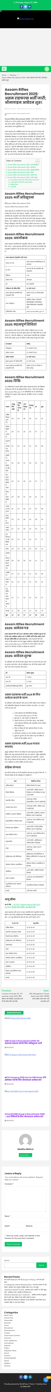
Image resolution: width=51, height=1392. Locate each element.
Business (7, 1323)
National (7, 1345)
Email (7, 1226)
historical (7, 1338)
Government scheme (12, 1335)
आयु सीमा (13, 187)
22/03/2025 (23, 109)
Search (6, 1260)
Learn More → (25, 1155)
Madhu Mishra (11, 109)
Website (29, 1226)
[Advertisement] (25, 47)
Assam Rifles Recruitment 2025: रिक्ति (20, 172)
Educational (8, 1328)
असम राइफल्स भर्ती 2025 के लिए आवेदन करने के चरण (25, 180)
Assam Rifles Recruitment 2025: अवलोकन (22, 167)
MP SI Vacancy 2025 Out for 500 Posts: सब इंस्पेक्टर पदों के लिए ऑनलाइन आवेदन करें (25, 1078)
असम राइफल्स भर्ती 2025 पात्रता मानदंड (21, 182)
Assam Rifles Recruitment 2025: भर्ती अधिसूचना (23, 165)
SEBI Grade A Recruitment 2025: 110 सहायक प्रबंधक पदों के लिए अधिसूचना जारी (23, 1042)
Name (7, 1216)
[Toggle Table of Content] (36, 161)
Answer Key (8, 1318)
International (9, 1343)
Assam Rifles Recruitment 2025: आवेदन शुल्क (22, 177)
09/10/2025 (10, 1047)
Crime (6, 1325)
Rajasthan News (10, 1351)
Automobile (8, 1320)
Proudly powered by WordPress (16, 1384)
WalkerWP (26, 1386)
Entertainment (9, 1330)
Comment (9, 1184)
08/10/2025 (10, 1084)
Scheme (7, 1356)
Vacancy (31, 109)
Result (6, 1353)
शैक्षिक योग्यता (14, 184)
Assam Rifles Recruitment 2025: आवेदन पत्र (22, 175)
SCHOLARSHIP (10, 1358)
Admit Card (8, 1315)
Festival (7, 1333)
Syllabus (7, 1363)
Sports (6, 1361)
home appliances (10, 1340)
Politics (6, 1348)
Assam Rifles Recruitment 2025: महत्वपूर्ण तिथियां (23, 170)
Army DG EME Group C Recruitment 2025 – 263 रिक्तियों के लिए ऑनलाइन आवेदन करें (25, 1115)
